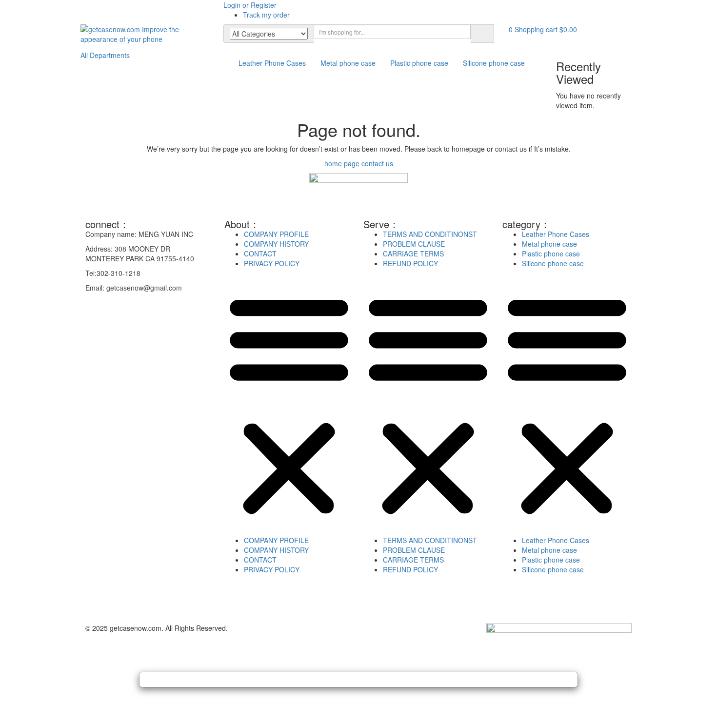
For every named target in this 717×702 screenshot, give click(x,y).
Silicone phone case (494, 63)
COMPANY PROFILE (276, 234)
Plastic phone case (419, 63)
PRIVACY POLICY (271, 263)
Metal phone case (348, 63)
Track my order (266, 15)
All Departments (105, 55)
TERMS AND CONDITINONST (430, 234)
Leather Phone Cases (272, 63)
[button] (543, 29)
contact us (377, 163)
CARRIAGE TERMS (413, 253)
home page (341, 163)
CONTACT (260, 253)
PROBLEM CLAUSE (414, 244)
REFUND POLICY (410, 263)
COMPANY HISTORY (276, 244)
